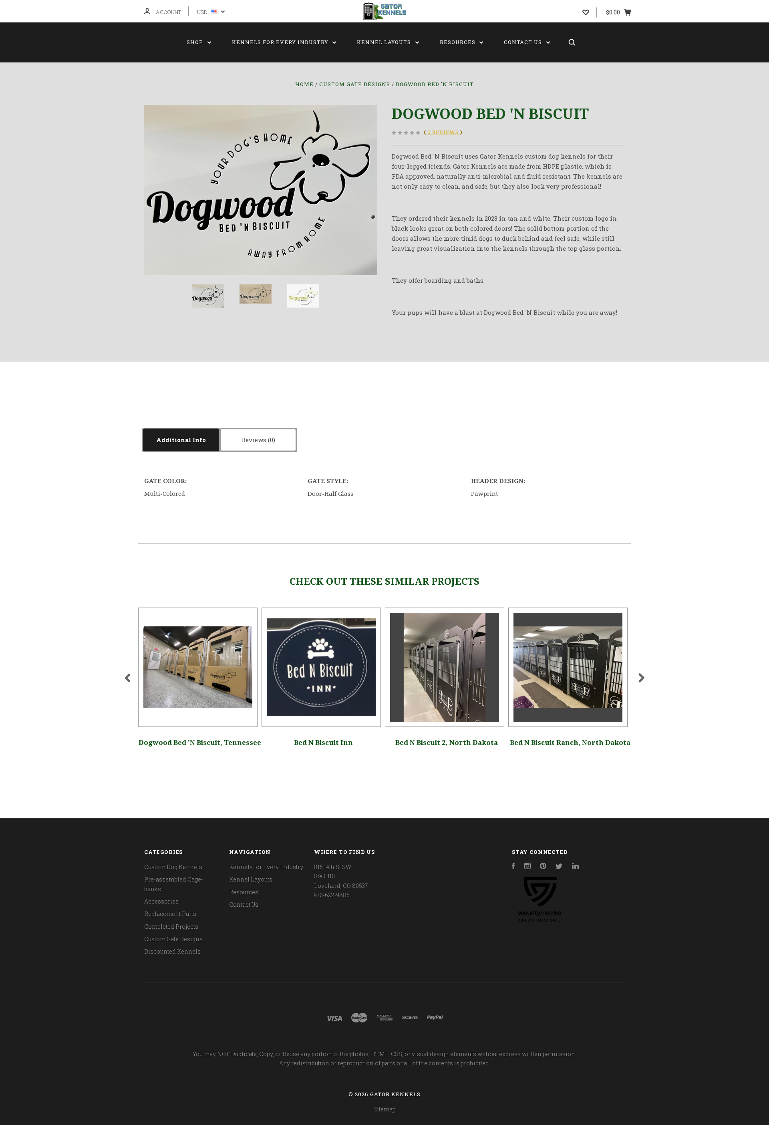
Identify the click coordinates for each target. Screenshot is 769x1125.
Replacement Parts (170, 914)
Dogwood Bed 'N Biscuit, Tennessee (200, 743)
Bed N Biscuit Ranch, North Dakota (570, 743)
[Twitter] (559, 867)
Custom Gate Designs (173, 939)
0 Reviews (443, 132)
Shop (196, 42)
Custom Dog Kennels (173, 867)
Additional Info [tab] (181, 440)
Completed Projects (171, 926)
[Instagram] (527, 867)
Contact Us (524, 42)
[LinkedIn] (575, 867)
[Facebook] (513, 867)
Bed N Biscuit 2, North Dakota (446, 743)
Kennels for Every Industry (281, 42)
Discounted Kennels (172, 951)
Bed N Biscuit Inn (323, 743)
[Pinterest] (543, 867)
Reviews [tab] (255, 440)
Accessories (161, 901)
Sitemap (384, 1109)
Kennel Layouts (385, 42)
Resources (458, 42)
